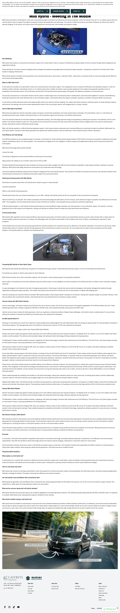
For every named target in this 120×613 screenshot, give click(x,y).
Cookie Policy (91, 4)
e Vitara (30, 593)
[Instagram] (9, 607)
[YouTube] (18, 607)
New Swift (30, 586)
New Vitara (31, 591)
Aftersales (101, 595)
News (100, 598)
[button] (110, 609)
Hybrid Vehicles (103, 593)
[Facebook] (5, 607)
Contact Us (102, 589)
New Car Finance (79, 589)
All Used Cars (55, 586)
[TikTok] (14, 607)
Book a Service (103, 586)
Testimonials (102, 600)
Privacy (93, 608)
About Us (101, 591)
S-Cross (30, 589)
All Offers (77, 586)
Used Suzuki (54, 589)
